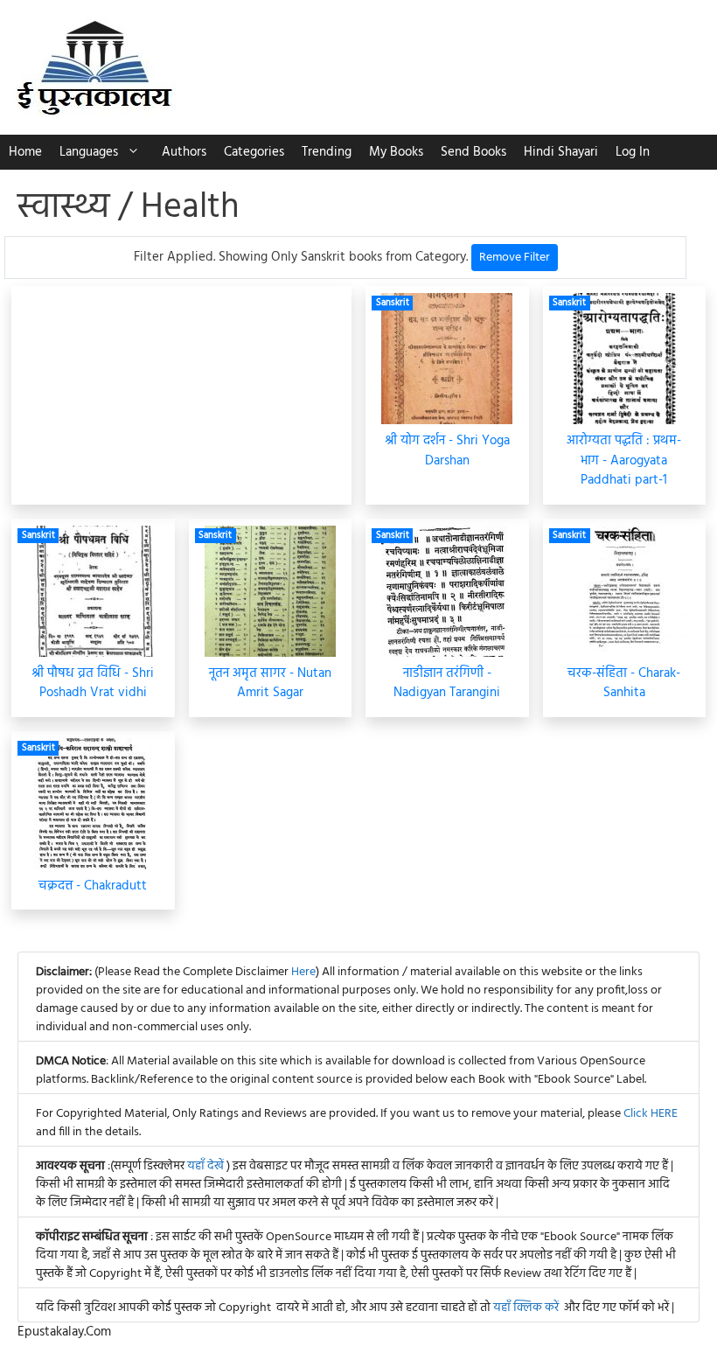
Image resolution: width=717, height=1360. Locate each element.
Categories (254, 152)
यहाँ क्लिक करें (526, 1308)
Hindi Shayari (561, 152)
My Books (396, 152)
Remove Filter (514, 258)
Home (25, 152)
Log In (633, 152)
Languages (88, 152)
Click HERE (650, 1114)
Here (303, 972)
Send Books (473, 152)
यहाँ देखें (206, 1166)
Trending (327, 152)
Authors (184, 152)
